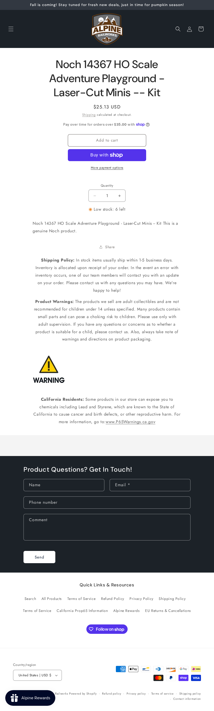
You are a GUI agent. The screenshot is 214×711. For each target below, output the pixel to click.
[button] (11, 29)
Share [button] (110, 247)
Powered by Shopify (83, 693)
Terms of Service (81, 598)
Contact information (187, 699)
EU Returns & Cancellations (168, 610)
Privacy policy (136, 693)
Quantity (107, 185)
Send (39, 557)
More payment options (107, 167)
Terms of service (162, 693)
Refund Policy (112, 598)
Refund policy (111, 693)
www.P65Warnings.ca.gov (130, 422)
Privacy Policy (141, 598)
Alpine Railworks (56, 693)
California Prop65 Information (82, 610)
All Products (51, 598)
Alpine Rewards (126, 610)
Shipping (89, 114)
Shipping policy (190, 693)
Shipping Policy (172, 598)
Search (30, 598)
